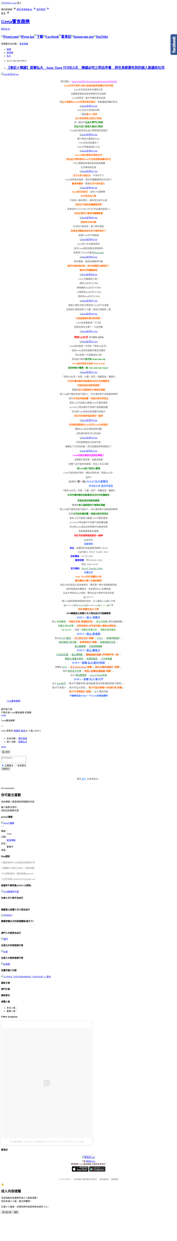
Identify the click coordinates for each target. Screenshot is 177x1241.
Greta (3, 715)
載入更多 (5, 752)
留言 (23, 731)
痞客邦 (17, 731)
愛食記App (90, 1161)
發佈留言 (5, 769)
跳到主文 (5, 29)
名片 (9, 56)
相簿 (9, 49)
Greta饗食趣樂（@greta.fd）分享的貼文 (26, 1142)
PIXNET (68, 1179)
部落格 (10, 52)
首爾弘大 (22, 742)
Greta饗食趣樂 (15, 21)
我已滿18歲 (6, 1212)
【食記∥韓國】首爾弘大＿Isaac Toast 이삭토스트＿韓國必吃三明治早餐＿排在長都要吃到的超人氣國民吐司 (86, 67)
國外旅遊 (22, 738)
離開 (16, 1212)
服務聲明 (114, 1179)
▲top (3, 746)
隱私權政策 (104, 1179)
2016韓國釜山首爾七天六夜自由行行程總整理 (88, 613)
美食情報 (23, 44)
